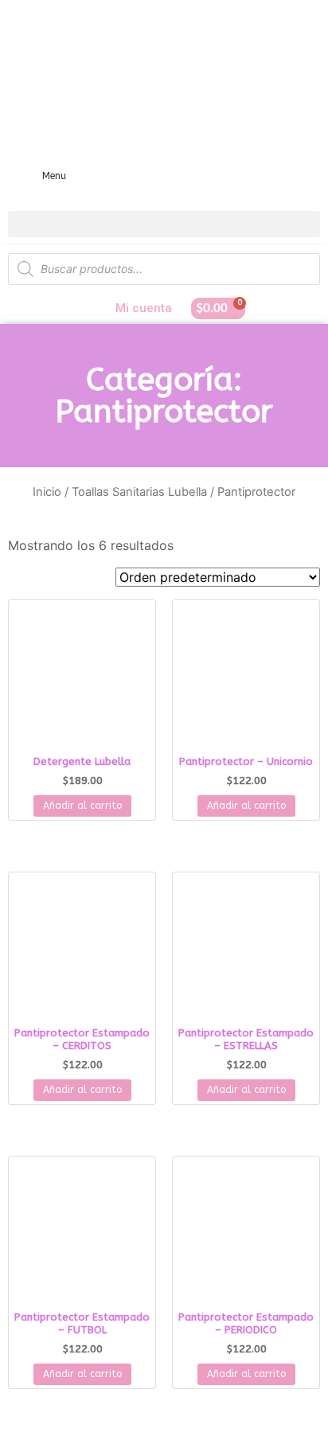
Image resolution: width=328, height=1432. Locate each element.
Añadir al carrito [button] (82, 805)
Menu (54, 175)
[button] (164, 224)
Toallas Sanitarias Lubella (139, 492)
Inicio (47, 492)
